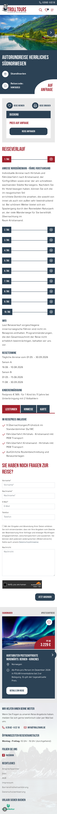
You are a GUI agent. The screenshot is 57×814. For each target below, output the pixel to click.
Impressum (7, 783)
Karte (43, 409)
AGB (4, 778)
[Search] (40, 10)
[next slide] (51, 32)
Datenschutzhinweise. (29, 542)
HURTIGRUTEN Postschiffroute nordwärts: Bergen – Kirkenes (22, 657)
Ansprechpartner (10, 769)
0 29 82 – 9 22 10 (49, 2)
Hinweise (28, 409)
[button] (5, 809)
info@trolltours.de (36, 727)
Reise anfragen (28, 131)
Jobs (4, 774)
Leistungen (11, 409)
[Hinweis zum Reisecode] (5, 86)
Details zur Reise (17, 690)
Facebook (10, 755)
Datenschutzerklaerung (13, 792)
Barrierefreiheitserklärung (15, 787)
